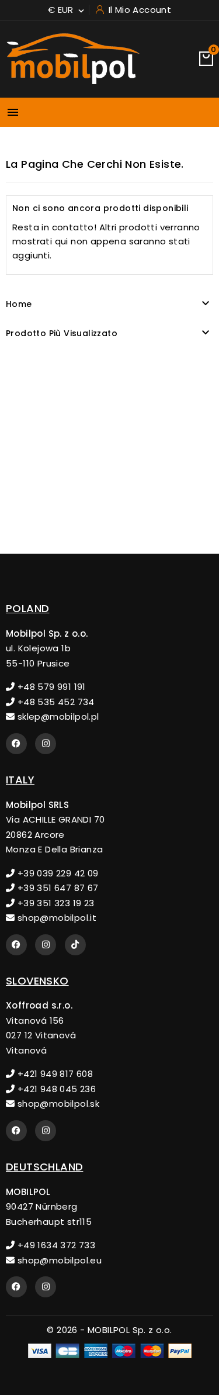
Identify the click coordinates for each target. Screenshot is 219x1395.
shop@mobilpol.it (55, 917)
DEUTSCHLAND (44, 1166)
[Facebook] (16, 743)
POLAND (27, 608)
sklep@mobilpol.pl (57, 716)
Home (19, 304)
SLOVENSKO (37, 980)
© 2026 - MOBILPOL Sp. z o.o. (109, 1330)
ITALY (20, 779)
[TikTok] (75, 944)
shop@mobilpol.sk (57, 1103)
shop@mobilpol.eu (58, 1260)
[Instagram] (45, 743)
